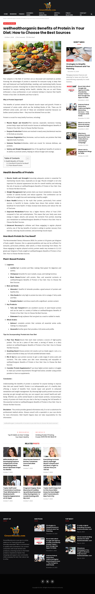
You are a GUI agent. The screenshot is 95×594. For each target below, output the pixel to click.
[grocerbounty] (47, 6)
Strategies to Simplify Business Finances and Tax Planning (78, 66)
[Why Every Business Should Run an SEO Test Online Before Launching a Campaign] (71, 135)
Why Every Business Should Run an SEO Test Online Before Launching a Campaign (84, 138)
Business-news (30, 14)
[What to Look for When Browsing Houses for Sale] (71, 125)
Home (6, 14)
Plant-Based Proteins (15, 165)
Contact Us (83, 14)
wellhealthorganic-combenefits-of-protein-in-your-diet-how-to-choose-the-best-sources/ (31, 423)
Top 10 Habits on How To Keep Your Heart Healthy (18, 436)
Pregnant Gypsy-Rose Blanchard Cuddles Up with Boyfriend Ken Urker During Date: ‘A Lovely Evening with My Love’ (32, 493)
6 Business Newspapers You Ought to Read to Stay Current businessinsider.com (84, 552)
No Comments (21, 37)
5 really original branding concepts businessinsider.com (84, 527)
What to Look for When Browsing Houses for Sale (84, 124)
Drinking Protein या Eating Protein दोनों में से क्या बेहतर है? (46, 436)
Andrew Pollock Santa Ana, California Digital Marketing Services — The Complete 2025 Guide (84, 110)
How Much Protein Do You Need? (19, 163)
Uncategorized (9, 23)
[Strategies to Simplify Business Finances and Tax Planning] (79, 54)
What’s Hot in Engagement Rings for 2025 (85, 151)
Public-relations (69, 14)
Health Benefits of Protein (14, 161)
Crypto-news (57, 14)
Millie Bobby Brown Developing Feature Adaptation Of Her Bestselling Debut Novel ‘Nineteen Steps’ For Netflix (12, 464)
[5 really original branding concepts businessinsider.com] (70, 527)
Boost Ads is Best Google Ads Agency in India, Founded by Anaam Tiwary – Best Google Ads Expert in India (84, 91)
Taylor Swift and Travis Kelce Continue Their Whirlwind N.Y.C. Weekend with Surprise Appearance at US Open (12, 493)
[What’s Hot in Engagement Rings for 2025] (71, 152)
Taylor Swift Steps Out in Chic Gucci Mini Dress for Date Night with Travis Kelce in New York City (52, 492)
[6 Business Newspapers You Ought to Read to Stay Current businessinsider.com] (70, 550)
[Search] (91, 14)
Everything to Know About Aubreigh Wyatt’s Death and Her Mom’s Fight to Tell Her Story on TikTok (51, 464)
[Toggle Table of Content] (26, 158)
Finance (21, 14)
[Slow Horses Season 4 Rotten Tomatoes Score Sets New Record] (32, 452)
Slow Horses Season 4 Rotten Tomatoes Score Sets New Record (31, 462)
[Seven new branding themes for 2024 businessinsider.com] (70, 539)
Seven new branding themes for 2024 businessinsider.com (84, 539)
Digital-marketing (43, 14)
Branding (13, 14)
